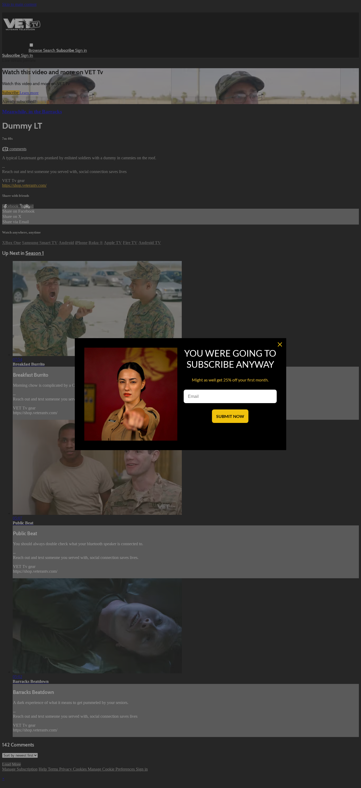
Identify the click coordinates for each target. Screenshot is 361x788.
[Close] (280, 344)
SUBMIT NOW (230, 416)
